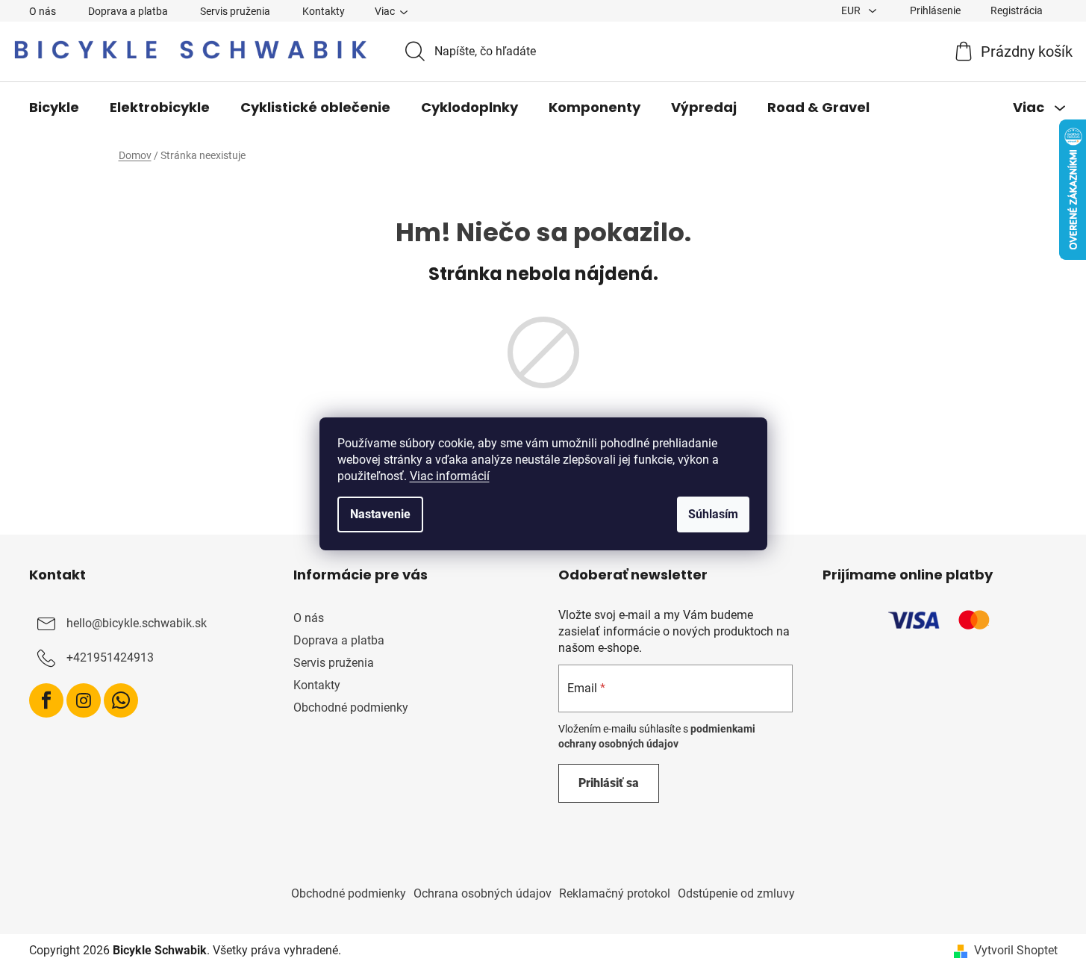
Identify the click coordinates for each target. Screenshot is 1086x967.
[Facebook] (46, 700)
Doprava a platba (128, 11)
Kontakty (323, 11)
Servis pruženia (235, 11)
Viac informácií (450, 476)
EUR (852, 10)
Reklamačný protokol (614, 893)
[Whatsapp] (121, 700)
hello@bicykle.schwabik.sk (136, 623)
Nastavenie (380, 514)
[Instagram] (83, 700)
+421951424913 (110, 657)
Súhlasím (713, 514)
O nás (42, 11)
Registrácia (1016, 10)
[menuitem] (54, 107)
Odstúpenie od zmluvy (736, 893)
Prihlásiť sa (608, 783)
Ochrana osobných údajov (483, 893)
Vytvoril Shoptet (1016, 950)
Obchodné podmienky (350, 707)
